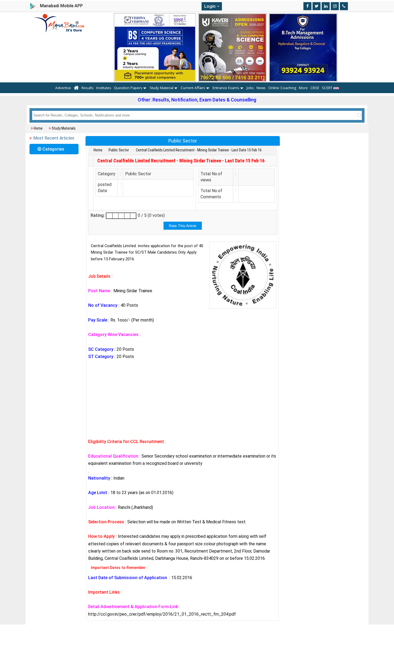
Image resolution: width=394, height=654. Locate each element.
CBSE (314, 87)
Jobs (250, 87)
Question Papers (128, 87)
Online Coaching (282, 87)
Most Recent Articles (53, 138)
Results (87, 87)
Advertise (63, 87)
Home (38, 128)
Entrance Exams (226, 87)
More (303, 87)
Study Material (161, 87)
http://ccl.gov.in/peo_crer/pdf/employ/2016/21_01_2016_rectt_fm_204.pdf (162, 614)
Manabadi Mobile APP (61, 5)
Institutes (103, 87)
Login (210, 6)
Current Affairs (193, 87)
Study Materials (64, 128)
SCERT (327, 87)
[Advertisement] (182, 399)
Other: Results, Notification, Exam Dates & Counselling (197, 100)
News (261, 87)
